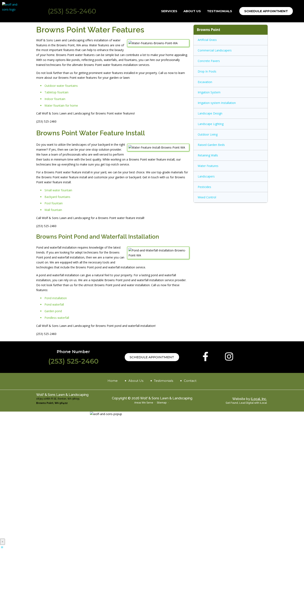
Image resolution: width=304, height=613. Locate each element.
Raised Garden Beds (211, 145)
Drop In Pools (207, 71)
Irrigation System (209, 92)
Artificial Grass (207, 40)
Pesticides (204, 187)
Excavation (205, 82)
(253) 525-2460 (72, 11)
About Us (192, 11)
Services (169, 11)
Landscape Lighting (211, 124)
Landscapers (206, 176)
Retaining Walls (208, 155)
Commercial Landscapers (215, 50)
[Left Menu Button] (2, 547)
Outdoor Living (208, 134)
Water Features (208, 166)
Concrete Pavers (209, 61)
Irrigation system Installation (217, 103)
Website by (249, 399)
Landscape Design (210, 113)
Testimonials (219, 11)
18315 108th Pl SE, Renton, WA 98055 (57, 398)
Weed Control (207, 197)
